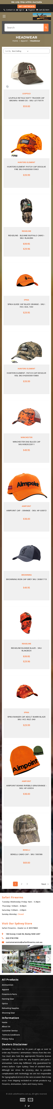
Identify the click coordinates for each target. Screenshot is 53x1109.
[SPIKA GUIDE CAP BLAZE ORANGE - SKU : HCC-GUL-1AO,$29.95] (26, 279)
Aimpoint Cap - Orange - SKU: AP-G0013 (26, 510)
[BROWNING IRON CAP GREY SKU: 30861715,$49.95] (26, 554)
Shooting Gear (8, 1013)
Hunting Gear (8, 999)
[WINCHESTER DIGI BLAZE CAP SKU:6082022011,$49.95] (26, 417)
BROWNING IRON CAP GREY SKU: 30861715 (26, 579)
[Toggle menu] (4, 16)
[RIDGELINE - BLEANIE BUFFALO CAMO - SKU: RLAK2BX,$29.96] (26, 211)
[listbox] (21, 51)
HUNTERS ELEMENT (26, 162)
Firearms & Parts (9, 994)
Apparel (5, 989)
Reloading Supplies (10, 1008)
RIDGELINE (26, 231)
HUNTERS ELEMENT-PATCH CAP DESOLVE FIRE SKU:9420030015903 (26, 167)
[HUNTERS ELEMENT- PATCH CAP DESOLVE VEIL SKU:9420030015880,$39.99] (26, 348)
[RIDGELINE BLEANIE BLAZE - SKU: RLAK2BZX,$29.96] (26, 623)
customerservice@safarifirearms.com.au (24, 942)
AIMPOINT (26, 506)
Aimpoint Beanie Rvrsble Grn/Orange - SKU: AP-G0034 (26, 786)
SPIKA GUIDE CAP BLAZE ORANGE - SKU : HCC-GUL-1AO (27, 305)
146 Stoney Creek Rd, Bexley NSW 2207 (23, 934)
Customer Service (9, 1030)
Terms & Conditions (11, 1035)
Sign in (21, 10)
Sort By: (8, 51)
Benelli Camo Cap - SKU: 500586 (27, 854)
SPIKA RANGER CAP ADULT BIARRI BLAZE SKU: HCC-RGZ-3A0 (26, 718)
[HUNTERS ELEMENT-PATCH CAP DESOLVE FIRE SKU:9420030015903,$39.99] (26, 142)
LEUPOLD (26, 93)
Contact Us (10, 10)
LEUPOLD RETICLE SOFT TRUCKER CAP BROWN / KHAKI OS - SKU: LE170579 (26, 99)
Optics (5, 1003)
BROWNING (26, 575)
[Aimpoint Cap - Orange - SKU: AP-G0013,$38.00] (26, 486)
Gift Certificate (26, 6)
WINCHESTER (26, 437)
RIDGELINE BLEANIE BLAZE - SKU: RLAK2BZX (26, 649)
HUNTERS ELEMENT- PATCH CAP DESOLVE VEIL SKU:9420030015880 (26, 374)
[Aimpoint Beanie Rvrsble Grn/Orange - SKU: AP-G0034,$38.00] (26, 761)
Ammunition (7, 985)
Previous (4, 959)
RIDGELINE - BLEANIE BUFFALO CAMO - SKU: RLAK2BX (26, 236)
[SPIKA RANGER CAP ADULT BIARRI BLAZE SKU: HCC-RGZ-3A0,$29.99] (26, 692)
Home (4, 1022)
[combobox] (26, 27)
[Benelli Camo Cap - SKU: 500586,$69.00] (26, 829)
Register (31, 10)
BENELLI (26, 850)
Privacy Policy (8, 1039)
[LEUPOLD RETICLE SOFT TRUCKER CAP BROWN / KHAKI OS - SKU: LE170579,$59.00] (26, 73)
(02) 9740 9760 (12, 938)
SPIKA (26, 300)
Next (44, 884)
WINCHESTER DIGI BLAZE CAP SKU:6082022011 (26, 443)
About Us (6, 1026)
